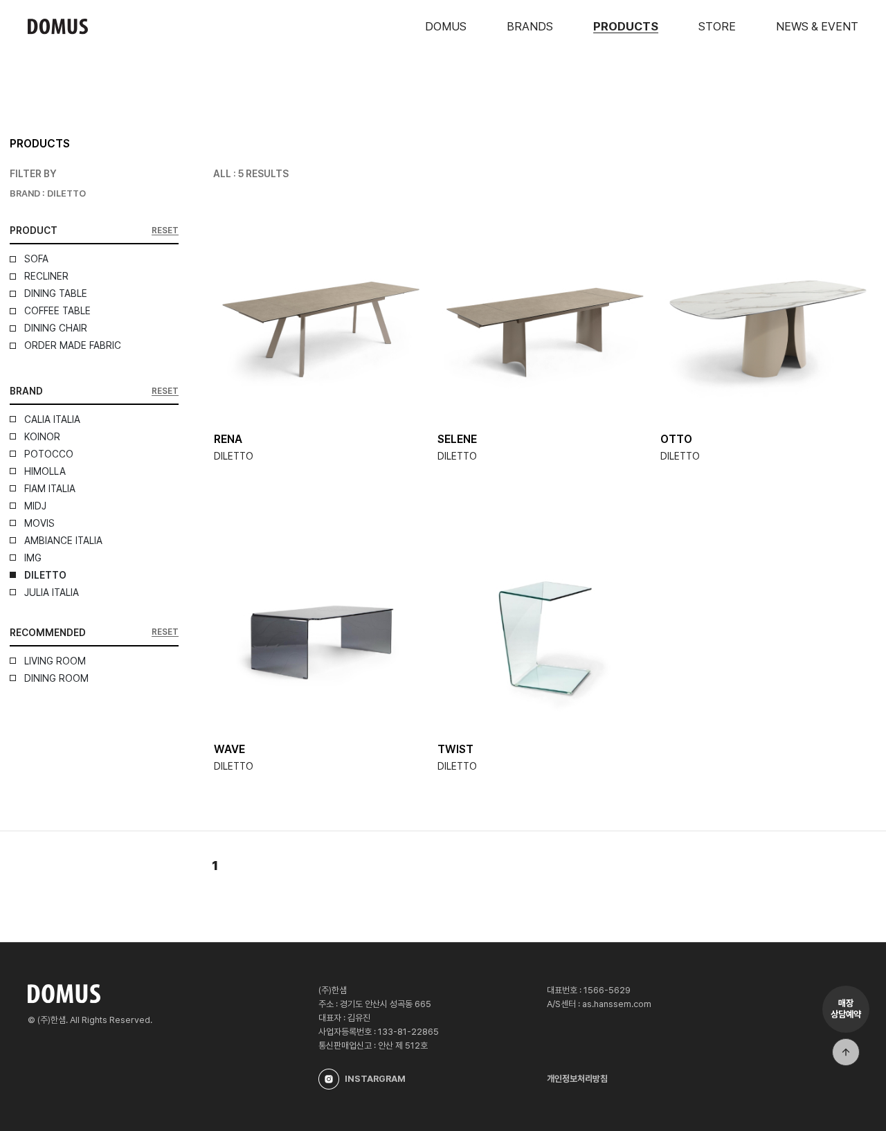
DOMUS (446, 26)
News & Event (817, 26)
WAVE (229, 749)
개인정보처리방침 (577, 1079)
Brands (530, 26)
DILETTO (233, 456)
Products (625, 26)
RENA (228, 439)
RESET (165, 230)
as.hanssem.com (616, 1004)
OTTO (676, 439)
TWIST (455, 749)
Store (717, 26)
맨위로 (846, 1052)
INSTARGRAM (375, 1079)
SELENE (457, 439)
